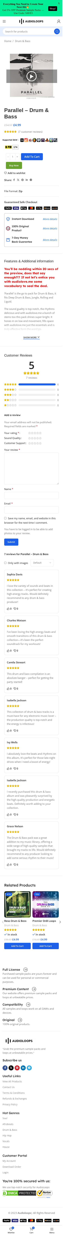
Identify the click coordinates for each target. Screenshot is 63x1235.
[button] (32, 76)
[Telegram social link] (31, 180)
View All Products (12, 1081)
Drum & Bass (22, 41)
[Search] (57, 31)
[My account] (58, 21)
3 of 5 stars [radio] (34, 433)
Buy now (14, 165)
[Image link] (19, 1040)
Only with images (18, 563)
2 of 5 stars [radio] (32, 433)
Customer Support (14, 443)
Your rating (11, 433)
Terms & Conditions (14, 1092)
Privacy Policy (10, 1104)
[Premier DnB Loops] (45, 904)
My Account (9, 1160)
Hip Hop (7, 1135)
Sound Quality (12, 438)
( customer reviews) (30, 131)
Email (8, 503)
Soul (5, 1118)
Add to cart (31, 157)
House (6, 1147)
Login (6, 1172)
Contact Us (9, 1087)
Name (8, 489)
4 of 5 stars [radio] (37, 433)
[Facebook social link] (14, 180)
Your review (12, 450)
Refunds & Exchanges (15, 1098)
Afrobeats (8, 1124)
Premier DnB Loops (44, 920)
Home (7, 41)
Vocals (6, 1141)
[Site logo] (31, 21)
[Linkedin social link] (27, 180)
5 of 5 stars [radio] (40, 433)
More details (50, 219)
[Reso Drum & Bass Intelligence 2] (17, 904)
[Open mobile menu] (4, 21)
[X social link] (18, 180)
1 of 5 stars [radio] (29, 433)
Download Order (12, 1166)
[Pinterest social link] (22, 180)
